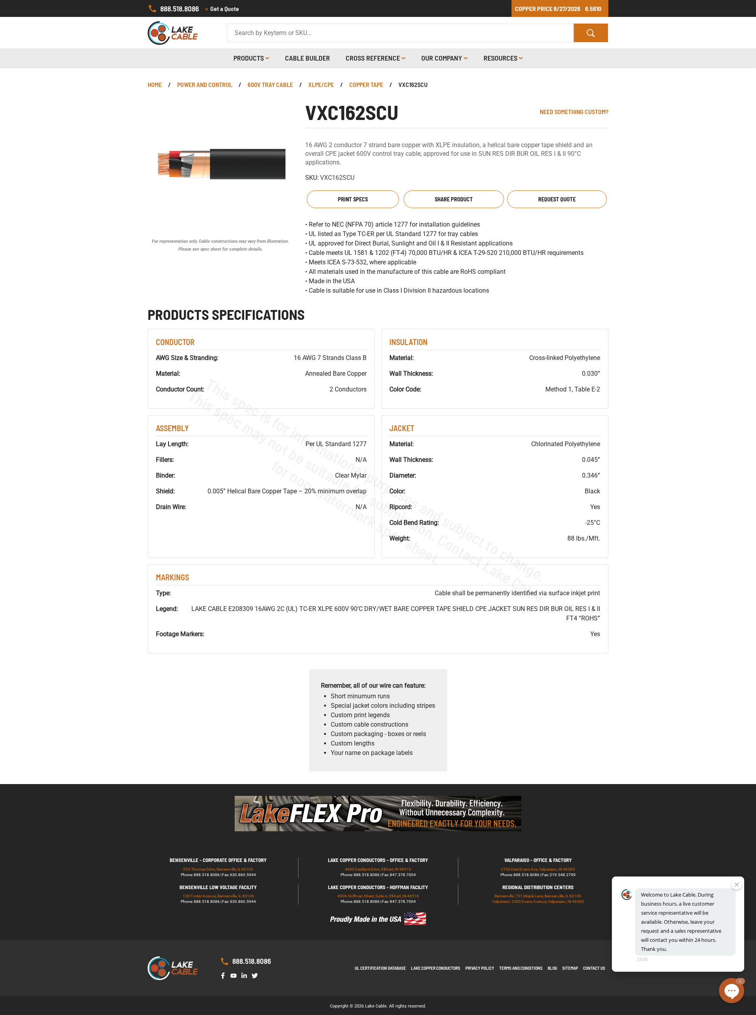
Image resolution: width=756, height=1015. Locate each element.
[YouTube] (235, 975)
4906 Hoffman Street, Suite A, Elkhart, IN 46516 (378, 896)
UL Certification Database (380, 968)
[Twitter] (256, 975)
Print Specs (353, 199)
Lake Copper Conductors (435, 968)
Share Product (454, 199)
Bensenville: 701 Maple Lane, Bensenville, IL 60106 (538, 896)
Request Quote (557, 199)
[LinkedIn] (245, 975)
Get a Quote (222, 8)
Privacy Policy (479, 968)
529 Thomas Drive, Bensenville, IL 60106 (218, 869)
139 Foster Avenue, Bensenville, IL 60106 (218, 896)
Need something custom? (574, 111)
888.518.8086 (179, 8)
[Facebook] (224, 975)
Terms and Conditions (521, 968)
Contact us (594, 968)
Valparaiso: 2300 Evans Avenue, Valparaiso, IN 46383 (538, 901)
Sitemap (570, 968)
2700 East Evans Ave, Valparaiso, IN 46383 (538, 869)
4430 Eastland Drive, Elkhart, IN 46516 (378, 869)
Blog (552, 968)
